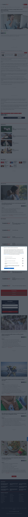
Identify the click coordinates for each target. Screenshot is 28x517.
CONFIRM (9, 268)
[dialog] (14, 258)
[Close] (25, 247)
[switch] (22, 258)
